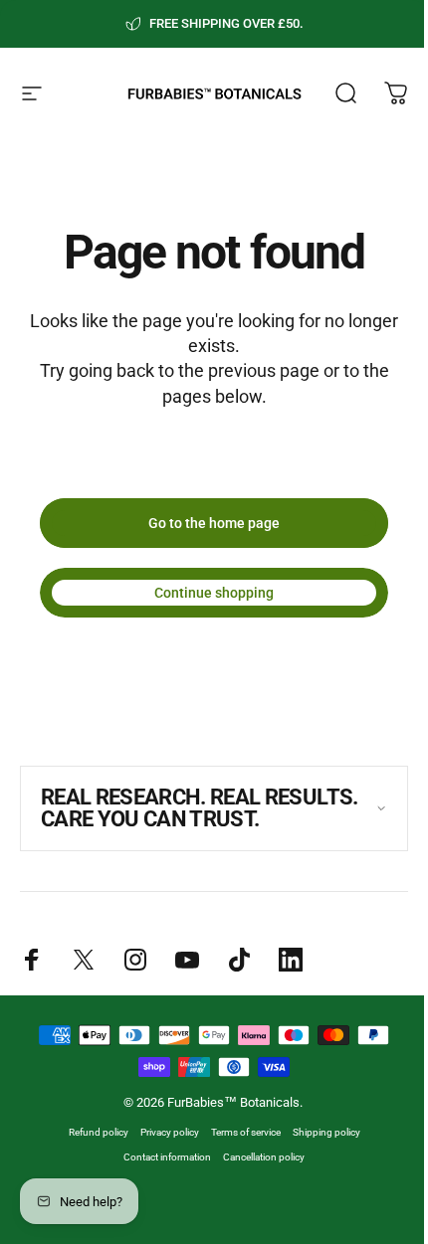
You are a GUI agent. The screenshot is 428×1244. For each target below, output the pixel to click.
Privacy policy (161, 1154)
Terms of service (238, 1154)
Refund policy (90, 1154)
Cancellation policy (257, 1178)
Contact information (160, 1178)
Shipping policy (318, 1154)
